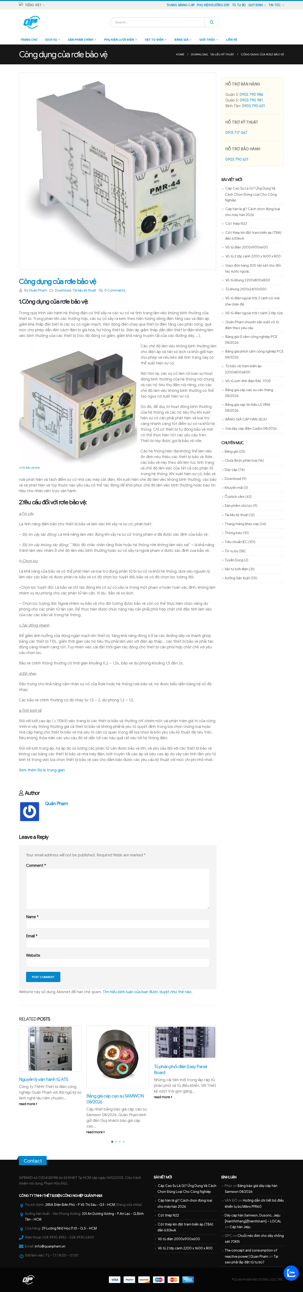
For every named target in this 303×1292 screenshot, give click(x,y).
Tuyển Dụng (234, 560)
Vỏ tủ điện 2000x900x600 (246, 247)
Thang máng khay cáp (242, 524)
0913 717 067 (236, 132)
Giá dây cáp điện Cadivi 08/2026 (251, 428)
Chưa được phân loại (241, 460)
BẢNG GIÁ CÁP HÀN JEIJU (246, 419)
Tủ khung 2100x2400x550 (246, 289)
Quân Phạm (38, 290)
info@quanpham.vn (50, 1246)
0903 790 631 (253, 106)
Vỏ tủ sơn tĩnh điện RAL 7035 (248, 381)
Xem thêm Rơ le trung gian (42, 770)
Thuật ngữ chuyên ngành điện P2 (184, 1066)
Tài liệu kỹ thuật (84, 290)
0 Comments (114, 290)
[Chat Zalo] (291, 1273)
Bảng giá (181, 40)
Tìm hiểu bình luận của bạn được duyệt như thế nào (147, 992)
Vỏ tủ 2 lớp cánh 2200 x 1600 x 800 (253, 256)
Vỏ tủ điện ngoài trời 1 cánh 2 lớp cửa (254, 313)
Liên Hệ (231, 40)
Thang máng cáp (180, 5)
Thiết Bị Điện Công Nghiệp (63, 1196)
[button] (112, 1142)
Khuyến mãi (234, 488)
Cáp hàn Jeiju (240, 1227)
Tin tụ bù (231, 551)
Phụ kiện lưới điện (119, 40)
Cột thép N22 (236, 223)
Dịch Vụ (51, 40)
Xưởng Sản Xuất (237, 578)
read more (27, 1132)
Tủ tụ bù (239, 5)
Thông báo (233, 533)
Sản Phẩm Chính (80, 40)
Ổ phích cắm (235, 497)
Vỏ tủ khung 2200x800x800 (247, 280)
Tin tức (274, 5)
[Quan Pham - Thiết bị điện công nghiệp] (32, 22)
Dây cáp (231, 470)
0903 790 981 (251, 100)
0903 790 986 (251, 94)
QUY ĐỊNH (255, 5)
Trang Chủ (28, 40)
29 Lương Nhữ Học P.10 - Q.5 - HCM (69, 1228)
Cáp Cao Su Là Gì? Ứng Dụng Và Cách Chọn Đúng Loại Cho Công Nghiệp (251, 194)
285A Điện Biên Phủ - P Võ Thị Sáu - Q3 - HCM (80, 1205)
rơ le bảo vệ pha (29, 467)
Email (31, 936)
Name (32, 917)
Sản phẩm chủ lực (238, 506)
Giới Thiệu (207, 40)
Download (63, 290)
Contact (33, 1161)
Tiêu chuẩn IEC (236, 542)
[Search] (212, 22)
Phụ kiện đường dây (213, 5)
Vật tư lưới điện (236, 569)
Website (33, 955)
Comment (36, 865)
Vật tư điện (154, 40)
